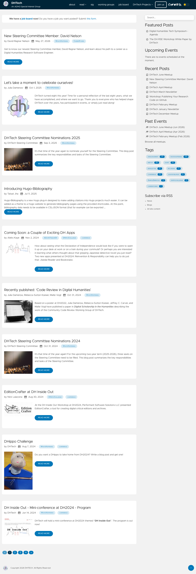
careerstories (154, 186)
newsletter (154, 168)
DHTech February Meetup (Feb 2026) (169, 136)
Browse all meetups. (155, 142)
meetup (153, 162)
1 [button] (9, 552)
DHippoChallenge (69, 238)
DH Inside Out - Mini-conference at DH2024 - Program (47, 508)
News (149, 201)
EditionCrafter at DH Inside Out (29, 392)
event (169, 162)
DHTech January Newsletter (164, 109)
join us (161, 4)
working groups (106, 4)
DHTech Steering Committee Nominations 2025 (42, 138)
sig (92, 4)
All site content (153, 209)
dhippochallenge (179, 180)
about (72, 4)
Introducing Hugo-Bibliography (28, 189)
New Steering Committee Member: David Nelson (42, 36)
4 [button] (26, 552)
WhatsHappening (61, 41)
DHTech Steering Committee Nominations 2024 (42, 341)
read (81, 4)
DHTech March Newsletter (163, 92)
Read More (13, 62)
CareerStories (79, 41)
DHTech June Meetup (160, 75)
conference (86, 238)
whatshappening (179, 157)
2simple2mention (156, 180)
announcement (155, 157)
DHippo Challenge (18, 441)
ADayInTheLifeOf (50, 238)
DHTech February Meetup (163, 104)
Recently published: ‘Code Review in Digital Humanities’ (47, 290)
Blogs (149, 205)
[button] (4, 552)
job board (124, 4)
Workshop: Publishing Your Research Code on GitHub (168, 98)
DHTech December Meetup (164, 114)
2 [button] (15, 552)
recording (173, 168)
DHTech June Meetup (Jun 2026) (167, 127)
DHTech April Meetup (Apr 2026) (167, 132)
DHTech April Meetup (160, 87)
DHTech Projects (142, 4)
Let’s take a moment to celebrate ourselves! (38, 83)
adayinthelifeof (175, 174)
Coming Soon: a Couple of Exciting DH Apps (39, 233)
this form (91, 19)
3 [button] (20, 552)
